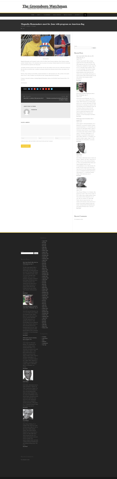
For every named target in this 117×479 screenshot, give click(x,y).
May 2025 (44, 265)
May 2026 (44, 245)
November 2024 (45, 274)
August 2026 (44, 241)
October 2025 (44, 257)
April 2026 (44, 247)
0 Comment (34, 26)
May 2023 (44, 303)
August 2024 (44, 279)
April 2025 (44, 266)
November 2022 (45, 313)
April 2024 (44, 286)
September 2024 (45, 278)
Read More (78, 80)
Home (32, 14)
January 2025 (44, 271)
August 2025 (44, 260)
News (38, 14)
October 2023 (44, 295)
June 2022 (44, 321)
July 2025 (44, 261)
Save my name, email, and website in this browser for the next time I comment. (37, 141)
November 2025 (45, 255)
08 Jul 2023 (23, 26)
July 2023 (44, 300)
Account (77, 14)
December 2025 (45, 253)
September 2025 (45, 258)
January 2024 (44, 290)
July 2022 (44, 319)
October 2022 (44, 314)
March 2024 (44, 287)
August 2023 (44, 298)
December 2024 (45, 273)
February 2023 (45, 308)
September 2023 (45, 297)
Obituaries (44, 341)
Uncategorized (45, 343)
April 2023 (44, 305)
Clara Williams (79, 188)
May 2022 (44, 322)
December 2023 (45, 292)
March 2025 (44, 268)
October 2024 (44, 276)
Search (75, 46)
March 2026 (44, 249)
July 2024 (44, 281)
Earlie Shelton (79, 154)
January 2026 (44, 252)
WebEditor (28, 26)
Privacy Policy (68, 14)
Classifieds (47, 14)
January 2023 (44, 310)
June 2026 (44, 244)
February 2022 (45, 327)
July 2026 (44, 242)
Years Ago (44, 344)
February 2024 (45, 289)
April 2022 (44, 324)
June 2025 (44, 263)
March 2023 (44, 306)
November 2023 (45, 294)
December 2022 (45, 311)
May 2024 (44, 284)
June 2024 (44, 282)
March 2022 (44, 326)
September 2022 (45, 316)
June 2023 (44, 302)
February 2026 (45, 250)
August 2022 (44, 318)
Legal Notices (57, 14)
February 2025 (45, 269)
